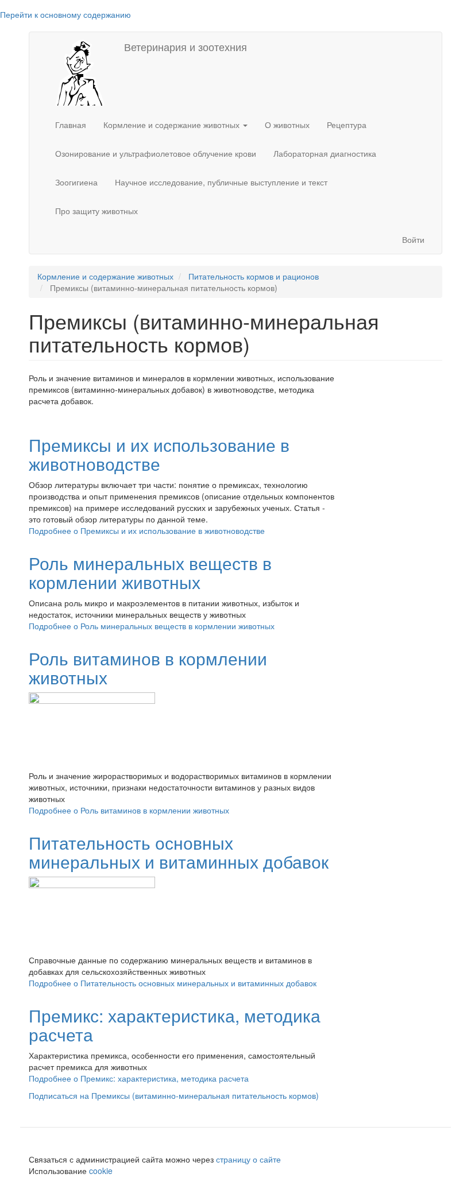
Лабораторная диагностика (324, 153)
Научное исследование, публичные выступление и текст (221, 182)
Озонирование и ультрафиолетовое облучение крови (155, 153)
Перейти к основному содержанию (65, 14)
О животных (287, 124)
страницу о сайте (248, 1159)
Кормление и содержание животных (172, 124)
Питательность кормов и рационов (253, 276)
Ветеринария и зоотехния (185, 46)
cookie (102, 1170)
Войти (413, 239)
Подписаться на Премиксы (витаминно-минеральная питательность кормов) (174, 1095)
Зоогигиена (76, 182)
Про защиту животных (96, 210)
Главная (70, 124)
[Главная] (76, 71)
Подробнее (147, 530)
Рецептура (346, 124)
